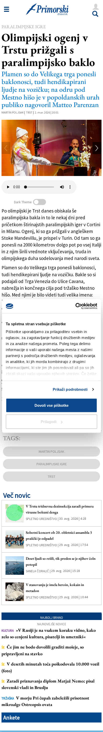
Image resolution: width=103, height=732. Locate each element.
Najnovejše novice (51, 624)
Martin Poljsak (13, 112)
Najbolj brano (51, 618)
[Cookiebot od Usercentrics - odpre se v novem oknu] (75, 306)
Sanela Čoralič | (38, 571)
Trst (29, 112)
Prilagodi (48, 422)
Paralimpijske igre (24, 27)
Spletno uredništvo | (42, 519)
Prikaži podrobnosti (70, 389)
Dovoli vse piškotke (51, 405)
